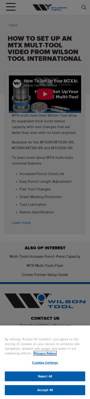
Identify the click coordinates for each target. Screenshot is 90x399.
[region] (45, 362)
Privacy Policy (45, 353)
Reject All (45, 376)
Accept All (45, 390)
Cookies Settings (45, 363)
